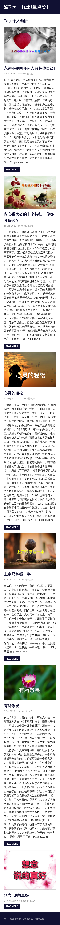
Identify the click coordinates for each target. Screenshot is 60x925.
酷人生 (30, 73)
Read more (12, 169)
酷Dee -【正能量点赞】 (27, 7)
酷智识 (31, 225)
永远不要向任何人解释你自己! (29, 68)
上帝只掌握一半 (17, 574)
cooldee (21, 73)
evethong (23, 900)
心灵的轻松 (13, 393)
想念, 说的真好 (16, 895)
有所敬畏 (11, 705)
